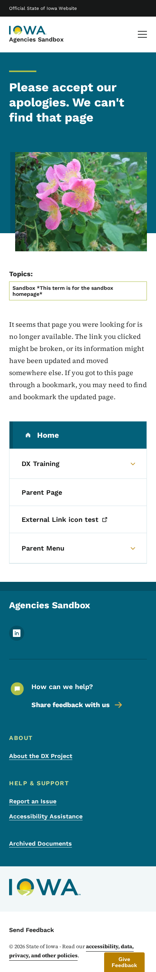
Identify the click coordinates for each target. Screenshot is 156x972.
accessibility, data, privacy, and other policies (71, 951)
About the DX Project (40, 756)
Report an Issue (32, 801)
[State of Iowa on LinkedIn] (16, 638)
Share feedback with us (70, 705)
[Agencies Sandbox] (28, 30)
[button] (124, 962)
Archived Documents (40, 843)
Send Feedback (31, 930)
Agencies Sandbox (36, 39)
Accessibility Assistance (46, 816)
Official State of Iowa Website (43, 8)
